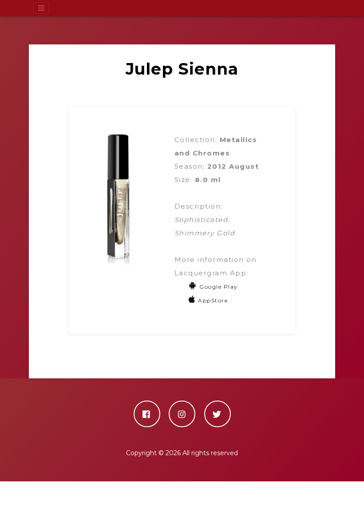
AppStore (213, 300)
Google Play (218, 286)
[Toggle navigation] (41, 8)
